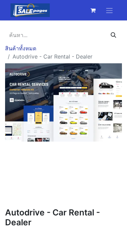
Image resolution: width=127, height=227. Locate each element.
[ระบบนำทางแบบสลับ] (109, 10)
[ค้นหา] (113, 35)
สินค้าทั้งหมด (20, 48)
